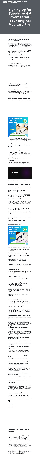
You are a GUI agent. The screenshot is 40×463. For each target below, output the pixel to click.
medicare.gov (28, 376)
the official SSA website (14, 223)
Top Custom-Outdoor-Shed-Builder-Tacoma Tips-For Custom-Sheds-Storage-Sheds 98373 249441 (15, 2)
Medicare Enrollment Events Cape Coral (20, 162)
